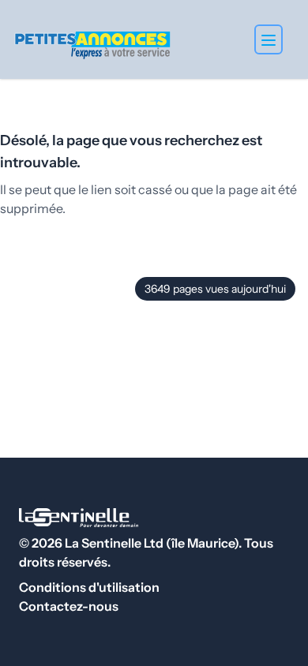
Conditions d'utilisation (89, 587)
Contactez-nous (68, 606)
